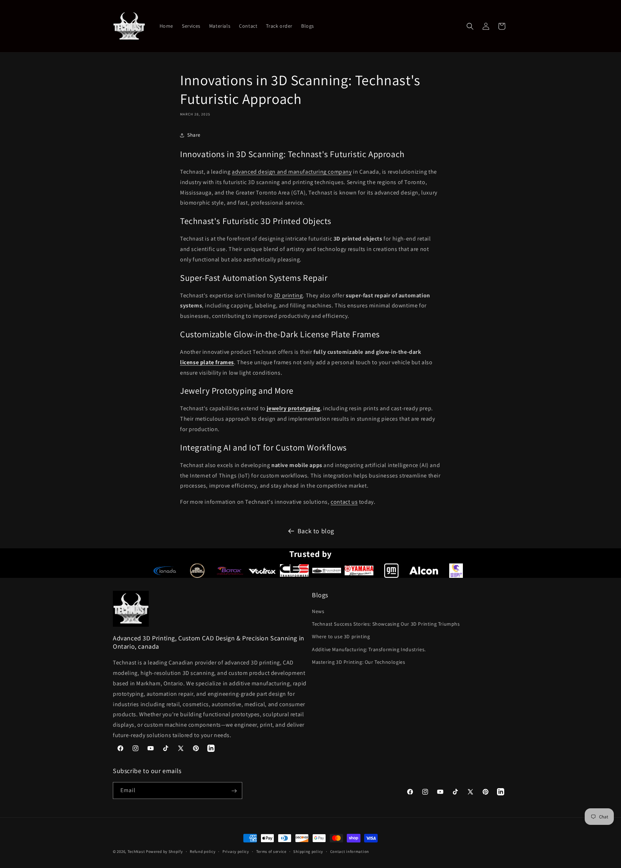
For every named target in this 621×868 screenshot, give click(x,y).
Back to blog (316, 531)
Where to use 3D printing (341, 637)
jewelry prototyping (293, 408)
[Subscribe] (234, 790)
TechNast (136, 851)
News (318, 611)
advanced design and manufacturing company (292, 171)
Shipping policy (308, 851)
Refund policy (202, 851)
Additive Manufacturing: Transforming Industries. (369, 649)
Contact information (349, 851)
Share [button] (194, 135)
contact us (344, 502)
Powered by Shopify (164, 851)
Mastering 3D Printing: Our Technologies (358, 662)
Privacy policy (235, 851)
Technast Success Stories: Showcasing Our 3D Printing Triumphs (386, 624)
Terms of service (271, 851)
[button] (470, 26)
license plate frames (207, 362)
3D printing (288, 295)
